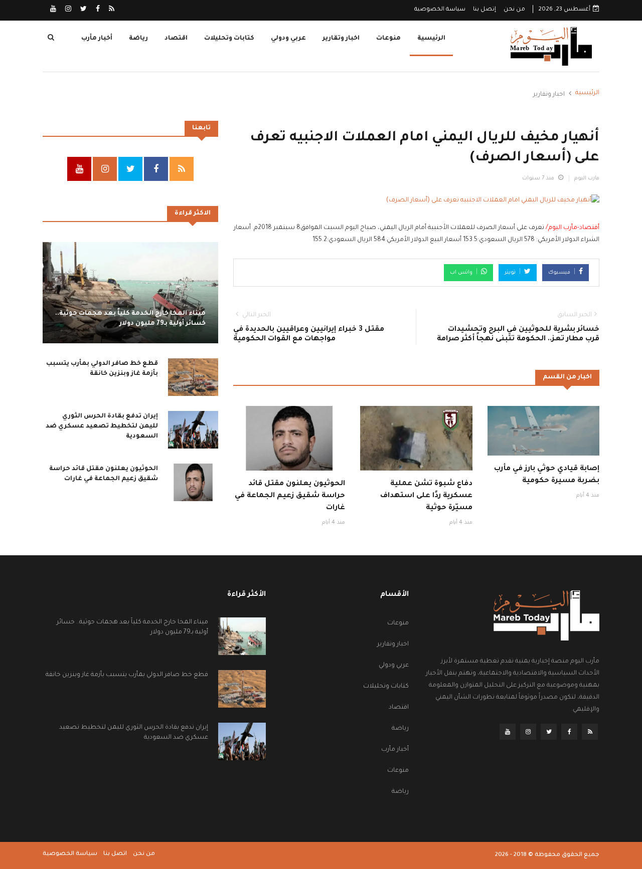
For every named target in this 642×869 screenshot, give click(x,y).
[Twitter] (83, 10)
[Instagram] (67, 10)
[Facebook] (97, 10)
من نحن (514, 10)
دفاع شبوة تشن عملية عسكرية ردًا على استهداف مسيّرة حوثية (426, 496)
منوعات (388, 38)
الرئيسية (431, 38)
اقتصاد (176, 38)
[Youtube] (53, 10)
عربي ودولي (288, 38)
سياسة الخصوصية (439, 10)
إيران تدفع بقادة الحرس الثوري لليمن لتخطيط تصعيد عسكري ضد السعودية (102, 426)
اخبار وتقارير (341, 38)
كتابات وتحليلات (229, 38)
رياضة (138, 38)
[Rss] (110, 10)
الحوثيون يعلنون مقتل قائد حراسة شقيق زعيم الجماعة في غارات (290, 496)
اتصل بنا (115, 854)
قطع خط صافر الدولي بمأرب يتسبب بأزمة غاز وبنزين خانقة (127, 675)
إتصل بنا (484, 10)
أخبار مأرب (96, 38)
